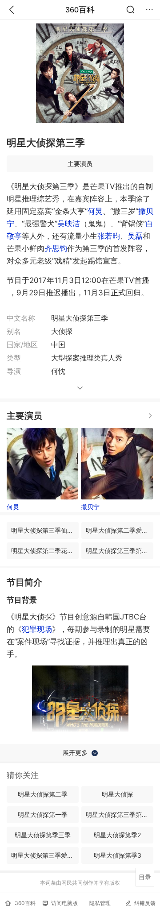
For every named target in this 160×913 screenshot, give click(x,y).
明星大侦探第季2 (117, 835)
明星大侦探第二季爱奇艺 (119, 530)
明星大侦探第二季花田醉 (45, 550)
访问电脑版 (64, 903)
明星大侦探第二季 (43, 794)
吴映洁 (68, 223)
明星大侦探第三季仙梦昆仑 (45, 530)
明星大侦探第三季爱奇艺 (45, 855)
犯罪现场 (37, 629)
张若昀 (108, 236)
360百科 (80, 9)
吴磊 (135, 236)
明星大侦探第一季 (43, 814)
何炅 (95, 211)
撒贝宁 (90, 507)
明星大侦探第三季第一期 (119, 550)
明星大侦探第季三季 (43, 835)
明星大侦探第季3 (117, 855)
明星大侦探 (117, 794)
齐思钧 (55, 248)
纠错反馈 (145, 903)
